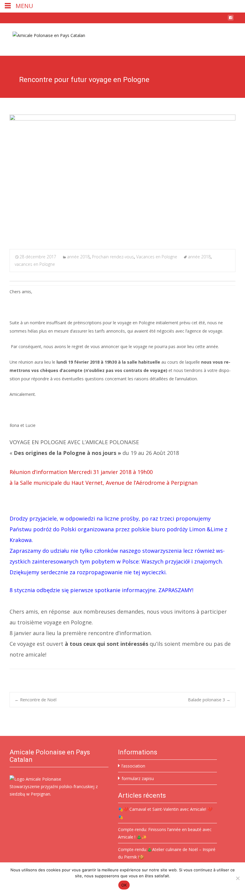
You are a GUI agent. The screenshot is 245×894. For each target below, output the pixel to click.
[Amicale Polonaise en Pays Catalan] (44, 35)
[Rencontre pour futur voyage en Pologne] (122, 178)
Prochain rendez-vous (113, 257)
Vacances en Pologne (156, 257)
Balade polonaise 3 (209, 699)
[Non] (238, 878)
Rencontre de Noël (35, 699)
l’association (133, 766)
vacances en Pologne (35, 264)
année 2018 (78, 257)
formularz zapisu (138, 778)
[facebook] (231, 20)
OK (124, 885)
